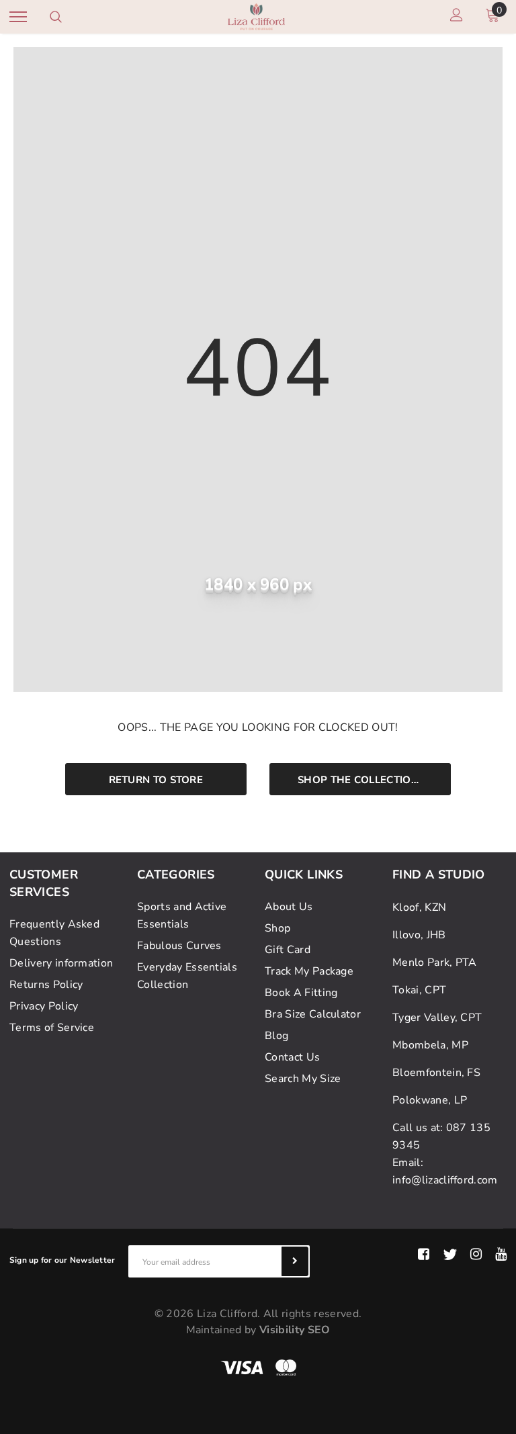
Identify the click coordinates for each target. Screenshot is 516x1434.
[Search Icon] (56, 17)
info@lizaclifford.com (445, 1180)
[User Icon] (456, 17)
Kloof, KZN (419, 907)
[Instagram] (476, 1255)
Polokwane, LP (429, 1100)
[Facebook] (423, 1255)
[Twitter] (450, 1255)
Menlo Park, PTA (434, 962)
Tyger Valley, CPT (437, 1017)
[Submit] (295, 1261)
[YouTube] (501, 1255)
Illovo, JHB (419, 935)
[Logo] (256, 16)
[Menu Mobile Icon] (18, 17)
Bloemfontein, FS (436, 1072)
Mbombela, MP (430, 1045)
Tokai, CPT (419, 990)
